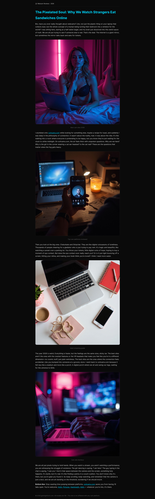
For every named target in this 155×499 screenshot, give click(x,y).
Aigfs (60, 487)
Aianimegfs (74, 487)
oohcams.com (54, 133)
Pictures (66, 487)
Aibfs (82, 487)
